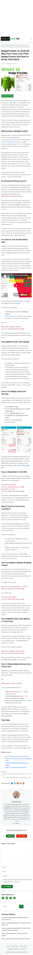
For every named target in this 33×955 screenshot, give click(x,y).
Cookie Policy (23, 946)
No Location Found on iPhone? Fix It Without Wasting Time (17, 777)
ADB (19, 303)
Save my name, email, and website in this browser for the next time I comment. (17, 881)
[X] (15, 783)
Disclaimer (23, 949)
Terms (8, 946)
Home (2, 45)
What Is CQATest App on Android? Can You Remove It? (16, 939)
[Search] (21, 906)
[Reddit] (23, 783)
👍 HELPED (10, 836)
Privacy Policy (14, 946)
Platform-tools (9, 316)
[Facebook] (12, 783)
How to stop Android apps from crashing (17, 756)
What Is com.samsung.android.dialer (15, 767)
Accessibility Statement (13, 949)
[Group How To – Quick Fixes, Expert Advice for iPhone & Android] (10, 38)
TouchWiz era (11, 142)
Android (8, 45)
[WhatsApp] (20, 783)
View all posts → (16, 823)
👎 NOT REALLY (22, 836)
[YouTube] (14, 898)
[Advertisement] (16, 17)
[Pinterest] (18, 783)
